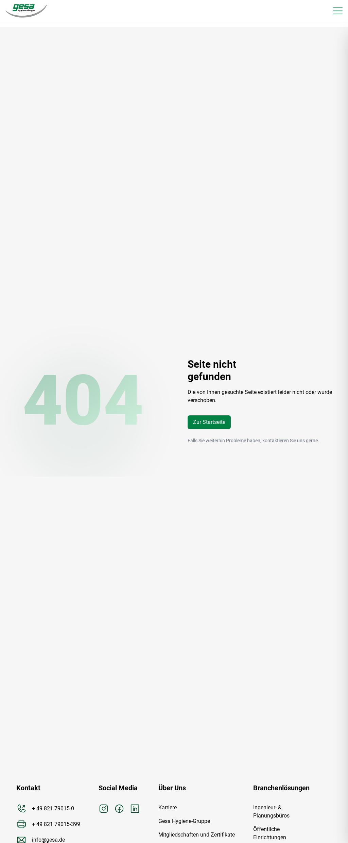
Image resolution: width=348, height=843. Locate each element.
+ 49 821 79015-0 (53, 808)
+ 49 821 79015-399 (56, 824)
